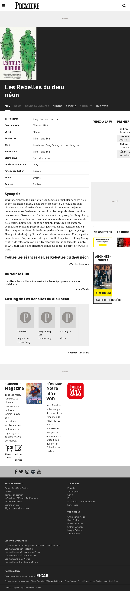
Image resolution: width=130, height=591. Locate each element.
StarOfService (70, 581)
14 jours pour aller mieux (17, 508)
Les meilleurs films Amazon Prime (21, 562)
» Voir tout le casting (78, 352)
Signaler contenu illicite (31, 587)
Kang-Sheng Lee (55, 145)
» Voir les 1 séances (78, 264)
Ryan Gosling (73, 520)
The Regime (73, 491)
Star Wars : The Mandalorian (81, 501)
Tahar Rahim (73, 533)
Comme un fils (12, 504)
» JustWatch (82, 289)
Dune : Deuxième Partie (16, 488)
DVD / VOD (102, 106)
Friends (71, 488)
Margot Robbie (74, 530)
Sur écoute (72, 504)
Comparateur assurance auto (17, 581)
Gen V (70, 494)
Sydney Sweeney (75, 526)
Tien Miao (38, 145)
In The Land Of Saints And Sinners (21, 498)
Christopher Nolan (76, 516)
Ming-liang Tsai (41, 138)
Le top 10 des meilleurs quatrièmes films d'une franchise (32, 545)
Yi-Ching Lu (72, 145)
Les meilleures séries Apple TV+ (20, 555)
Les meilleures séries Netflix (19, 548)
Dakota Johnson (75, 523)
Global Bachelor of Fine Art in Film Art (47, 581)
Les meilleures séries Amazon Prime (22, 552)
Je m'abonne (103, 293)
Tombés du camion (14, 494)
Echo (69, 498)
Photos (57, 106)
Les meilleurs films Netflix (17, 558)
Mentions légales (12, 587)
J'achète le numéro (103, 300)
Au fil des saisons (13, 501)
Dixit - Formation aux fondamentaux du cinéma (98, 581)
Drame (37, 177)
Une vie (8, 491)
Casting (71, 106)
